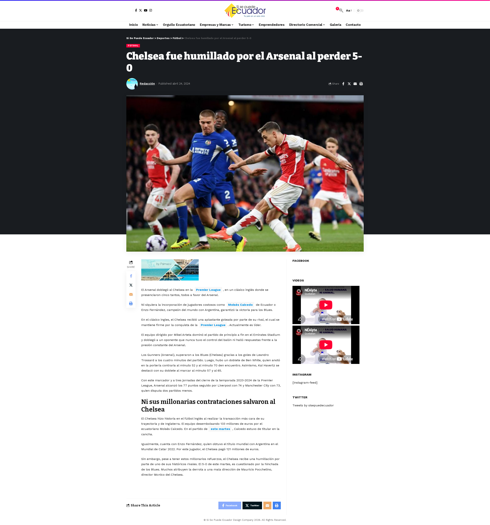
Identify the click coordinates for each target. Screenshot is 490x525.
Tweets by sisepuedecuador (313, 405)
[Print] (361, 84)
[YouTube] (145, 10)
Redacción (147, 83)
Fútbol (133, 45)
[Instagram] (150, 10)
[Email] (355, 84)
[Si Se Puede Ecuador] (244, 10)
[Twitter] (140, 10)
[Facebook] (136, 10)
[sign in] (129, 10)
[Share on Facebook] (343, 84)
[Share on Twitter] (349, 84)
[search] (341, 10)
